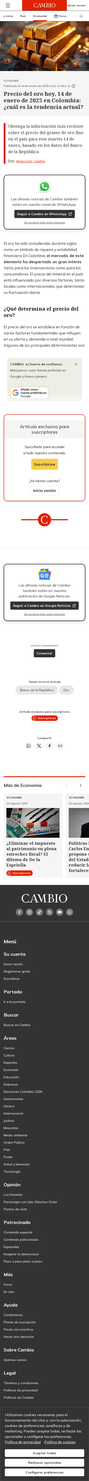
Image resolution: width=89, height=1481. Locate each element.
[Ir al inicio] (44, 5)
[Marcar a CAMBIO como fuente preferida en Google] (44, 393)
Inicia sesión (44, 490)
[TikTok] (39, 912)
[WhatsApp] (69, 912)
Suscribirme (44, 464)
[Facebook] (19, 912)
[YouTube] (59, 912)
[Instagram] (29, 912)
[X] (49, 912)
